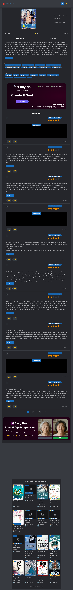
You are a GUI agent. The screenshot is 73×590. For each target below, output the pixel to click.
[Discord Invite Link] (62, 3)
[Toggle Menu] (69, 4)
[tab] (19, 38)
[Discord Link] (62, 3)
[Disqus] (36, 460)
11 (45, 412)
